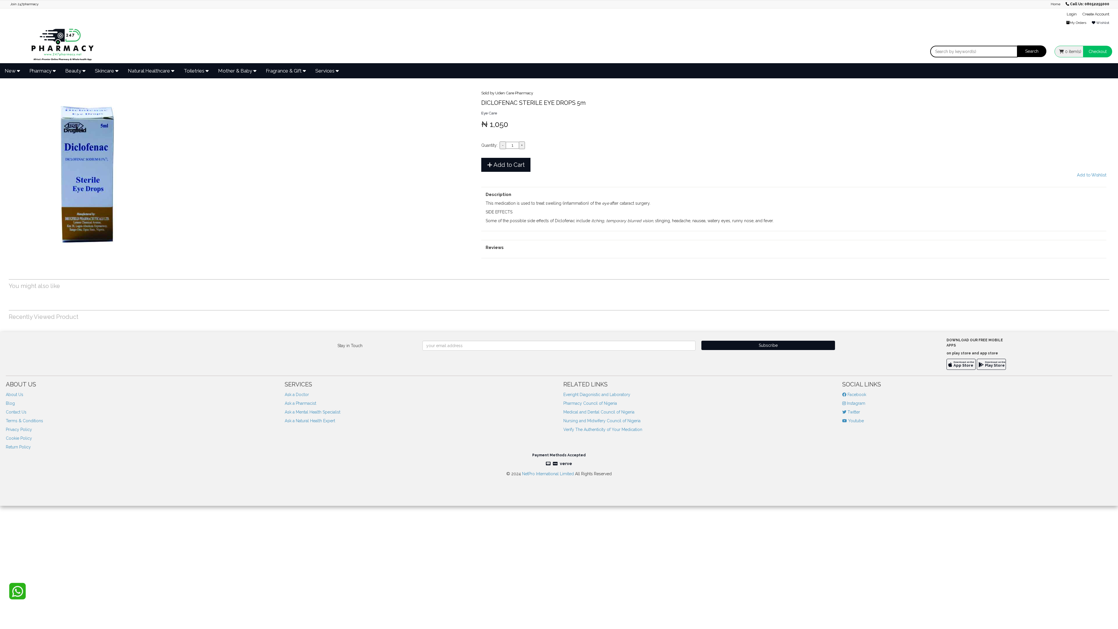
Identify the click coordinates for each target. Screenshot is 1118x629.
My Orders (1078, 23)
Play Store (995, 365)
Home (1055, 4)
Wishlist (1102, 23)
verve (566, 463)
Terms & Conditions (24, 420)
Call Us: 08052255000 (1089, 4)
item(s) (1073, 51)
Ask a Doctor (297, 394)
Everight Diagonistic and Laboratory (596, 394)
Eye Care (489, 113)
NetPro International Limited (548, 473)
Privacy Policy (19, 429)
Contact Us (16, 412)
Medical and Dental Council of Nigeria (598, 412)
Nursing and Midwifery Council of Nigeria (602, 420)
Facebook (856, 394)
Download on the (964, 362)
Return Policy (18, 447)
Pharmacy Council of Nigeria (590, 403)
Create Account (1095, 14)
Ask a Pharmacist (300, 403)
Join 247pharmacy (24, 4)
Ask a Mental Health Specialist (312, 412)
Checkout (1098, 51)
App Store (963, 365)
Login (1072, 14)
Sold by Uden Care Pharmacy (507, 93)
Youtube (855, 420)
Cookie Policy (19, 438)
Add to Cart (508, 164)
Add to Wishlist (1091, 174)
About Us (14, 394)
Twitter (853, 412)
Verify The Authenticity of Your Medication (602, 429)
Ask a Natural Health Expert (310, 420)
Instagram (855, 403)
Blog (10, 403)
